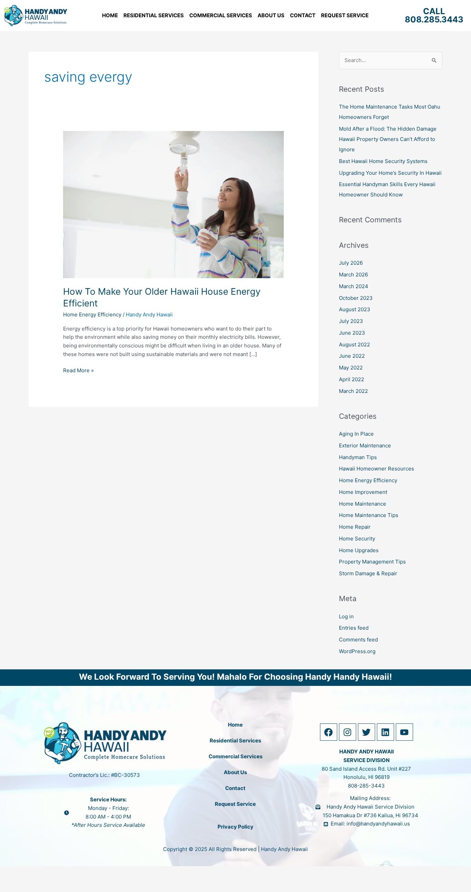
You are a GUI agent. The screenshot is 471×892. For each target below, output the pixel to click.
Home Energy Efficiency (92, 314)
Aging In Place (356, 433)
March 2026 (353, 274)
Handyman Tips (358, 457)
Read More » (78, 370)
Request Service (345, 15)
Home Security (357, 538)
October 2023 (356, 298)
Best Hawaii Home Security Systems (383, 161)
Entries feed (354, 628)
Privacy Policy (235, 826)
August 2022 (354, 344)
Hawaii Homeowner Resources (376, 468)
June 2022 (352, 356)
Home (110, 15)
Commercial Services (220, 15)
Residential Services (153, 15)
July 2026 (351, 263)
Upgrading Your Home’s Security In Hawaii (390, 173)
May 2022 (351, 367)
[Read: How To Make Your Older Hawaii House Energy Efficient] (173, 204)
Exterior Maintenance (365, 445)
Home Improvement (363, 492)
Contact (302, 15)
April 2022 (351, 379)
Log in (346, 616)
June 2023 (352, 333)
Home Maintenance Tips (368, 515)
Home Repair (355, 527)
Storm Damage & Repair (368, 573)
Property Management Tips (372, 561)
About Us (271, 15)
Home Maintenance (362, 503)
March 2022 (353, 391)
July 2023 (351, 321)
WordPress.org (357, 651)
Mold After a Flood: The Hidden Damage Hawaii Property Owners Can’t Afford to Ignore (388, 139)
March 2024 (353, 286)
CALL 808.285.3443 (434, 15)
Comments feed (358, 639)
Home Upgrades (359, 550)
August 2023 (354, 309)
